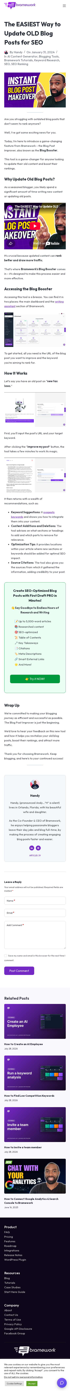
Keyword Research (46, 60)
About (8, 1310)
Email (10, 912)
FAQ (7, 1232)
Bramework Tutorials (18, 60)
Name (11, 900)
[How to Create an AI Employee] (35, 1021)
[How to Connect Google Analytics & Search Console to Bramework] (35, 1176)
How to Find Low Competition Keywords (29, 1095)
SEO (7, 64)
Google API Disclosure (18, 1328)
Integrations (11, 1250)
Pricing (8, 1236)
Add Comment (15, 925)
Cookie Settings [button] (14, 1383)
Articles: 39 (35, 855)
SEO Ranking (19, 64)
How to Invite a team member (23, 1147)
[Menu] (64, 5)
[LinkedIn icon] (31, 848)
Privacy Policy (13, 1324)
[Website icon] (38, 848)
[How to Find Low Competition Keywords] (35, 1073)
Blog (7, 1278)
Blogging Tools (49, 56)
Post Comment (19, 971)
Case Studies (12, 1287)
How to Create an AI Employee (23, 1044)
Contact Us (11, 1314)
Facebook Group (14, 1333)
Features (9, 1241)
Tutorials (9, 1282)
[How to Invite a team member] (35, 1124)
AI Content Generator (22, 56)
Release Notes (13, 1255)
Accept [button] (31, 1383)
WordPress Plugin (15, 1259)
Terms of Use (12, 1319)
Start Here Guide (14, 1292)
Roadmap (10, 1246)
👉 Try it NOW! (35, 679)
